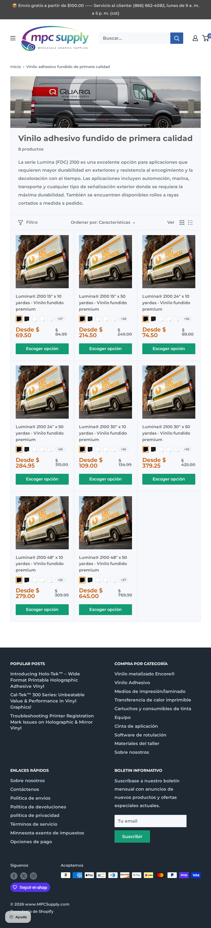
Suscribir (132, 836)
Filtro (32, 222)
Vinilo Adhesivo (132, 682)
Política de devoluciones (38, 806)
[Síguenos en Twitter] (23, 876)
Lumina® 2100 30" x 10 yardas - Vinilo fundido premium (103, 433)
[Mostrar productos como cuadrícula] (182, 222)
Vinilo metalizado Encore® (145, 673)
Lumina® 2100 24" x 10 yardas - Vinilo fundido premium (166, 303)
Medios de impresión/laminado (150, 691)
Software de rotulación (140, 735)
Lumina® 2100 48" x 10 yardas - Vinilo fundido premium (40, 564)
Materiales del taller (137, 743)
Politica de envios (30, 798)
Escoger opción (42, 348)
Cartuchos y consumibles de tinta (153, 708)
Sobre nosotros (132, 752)
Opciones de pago (31, 841)
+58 (123, 319)
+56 (187, 319)
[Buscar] (176, 38)
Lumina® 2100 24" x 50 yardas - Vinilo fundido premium (40, 433)
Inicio (15, 66)
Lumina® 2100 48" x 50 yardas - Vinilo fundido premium (103, 564)
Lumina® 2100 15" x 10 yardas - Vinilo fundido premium (40, 303)
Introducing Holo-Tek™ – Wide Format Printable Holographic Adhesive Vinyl (45, 680)
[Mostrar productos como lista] (190, 222)
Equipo (123, 717)
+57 (60, 319)
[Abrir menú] (12, 38)
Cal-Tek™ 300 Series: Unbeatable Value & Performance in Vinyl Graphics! (47, 701)
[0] (206, 38)
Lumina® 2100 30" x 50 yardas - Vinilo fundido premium (166, 433)
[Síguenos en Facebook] (13, 876)
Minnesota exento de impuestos (47, 832)
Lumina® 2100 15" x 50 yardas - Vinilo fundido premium (103, 303)
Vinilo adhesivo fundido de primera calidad (68, 66)
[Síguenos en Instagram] (33, 876)
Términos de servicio (33, 824)
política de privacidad (34, 815)
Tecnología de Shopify (32, 911)
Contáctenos (24, 789)
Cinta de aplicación (136, 726)
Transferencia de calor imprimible (153, 699)
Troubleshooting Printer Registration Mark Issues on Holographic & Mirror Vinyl (52, 722)
